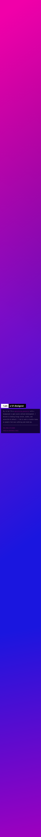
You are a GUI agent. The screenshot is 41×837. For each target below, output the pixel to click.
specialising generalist (21, 411)
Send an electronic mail (10, 430)
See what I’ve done (9, 428)
